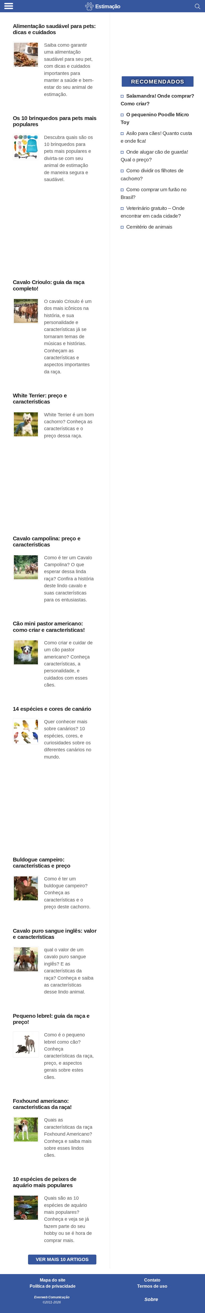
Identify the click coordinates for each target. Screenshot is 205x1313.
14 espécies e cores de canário (52, 709)
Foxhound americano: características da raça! (42, 1104)
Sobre (151, 1299)
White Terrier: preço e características (40, 398)
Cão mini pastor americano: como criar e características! (49, 626)
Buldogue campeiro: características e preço (41, 862)
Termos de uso (152, 1286)
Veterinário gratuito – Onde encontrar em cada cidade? (153, 212)
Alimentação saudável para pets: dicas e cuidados (54, 29)
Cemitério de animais (149, 227)
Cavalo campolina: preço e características (46, 541)
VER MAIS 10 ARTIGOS (62, 1259)
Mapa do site (52, 1280)
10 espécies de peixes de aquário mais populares (45, 1182)
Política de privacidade (53, 1286)
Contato (152, 1280)
